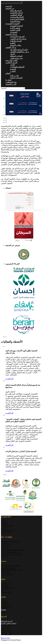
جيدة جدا (28, 200)
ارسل (18, 207)
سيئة (29, 204)
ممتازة (29, 197)
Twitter (3, 610)
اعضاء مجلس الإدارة (8, 623)
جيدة (29, 202)
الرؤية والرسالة (6, 621)
